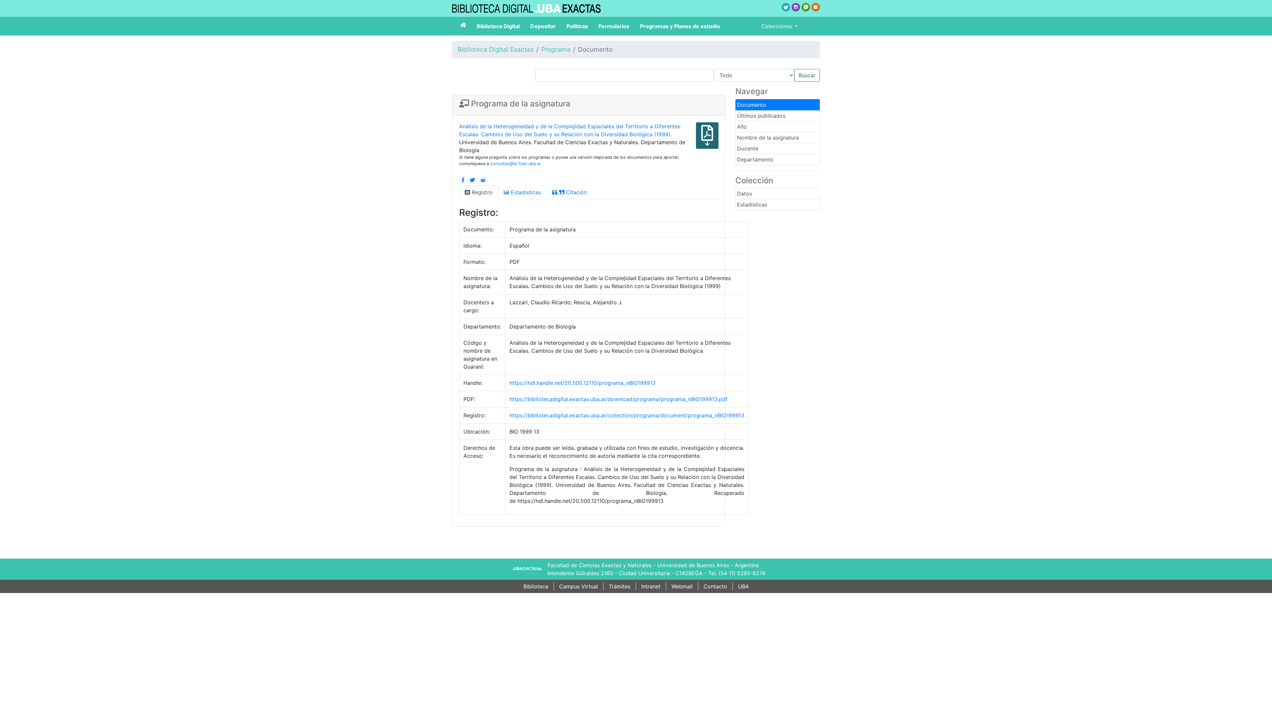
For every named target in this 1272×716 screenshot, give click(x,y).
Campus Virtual (578, 586)
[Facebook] (463, 180)
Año (742, 126)
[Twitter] (472, 180)
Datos (744, 193)
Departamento (755, 159)
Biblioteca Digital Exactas (495, 49)
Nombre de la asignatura (768, 137)
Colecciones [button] (777, 26)
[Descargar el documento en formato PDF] (707, 140)
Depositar (543, 26)
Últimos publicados (761, 115)
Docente (747, 148)
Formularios (614, 26)
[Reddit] (483, 180)
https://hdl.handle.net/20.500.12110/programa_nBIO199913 (582, 383)
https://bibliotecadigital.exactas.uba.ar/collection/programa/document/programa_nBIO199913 (626, 415)
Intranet (651, 586)
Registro (481, 192)
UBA (743, 586)
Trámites (619, 586)
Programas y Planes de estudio (680, 26)
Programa (555, 49)
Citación (575, 192)
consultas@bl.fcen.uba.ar (515, 163)
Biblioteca (535, 586)
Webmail (682, 586)
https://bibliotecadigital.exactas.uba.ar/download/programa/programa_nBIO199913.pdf (618, 399)
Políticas (577, 26)
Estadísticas (752, 204)
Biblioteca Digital (498, 26)
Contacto (715, 586)
